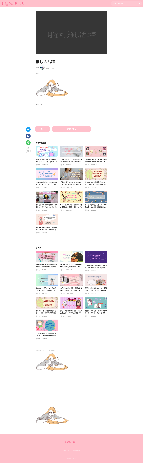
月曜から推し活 (40, 350)
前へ (42, 129)
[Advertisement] (71, 387)
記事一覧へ (71, 129)
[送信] (139, 3)
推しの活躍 (45, 61)
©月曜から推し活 (71, 458)
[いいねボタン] (28, 151)
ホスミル (66, 450)
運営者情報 (76, 450)
